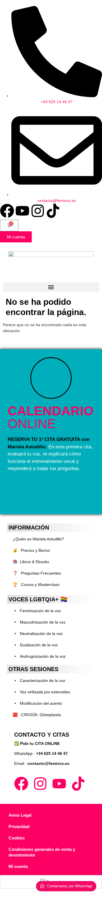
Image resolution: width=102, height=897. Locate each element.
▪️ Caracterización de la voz (39, 680)
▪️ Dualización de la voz (35, 645)
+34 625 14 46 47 (52, 753)
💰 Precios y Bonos (31, 550)
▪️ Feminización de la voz (37, 610)
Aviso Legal (19, 815)
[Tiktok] (53, 211)
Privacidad (18, 826)
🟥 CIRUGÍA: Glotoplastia (37, 714)
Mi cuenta (18, 866)
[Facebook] (7, 211)
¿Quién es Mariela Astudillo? (38, 539)
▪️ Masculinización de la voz (39, 622)
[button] (51, 287)
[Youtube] (22, 211)
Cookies (16, 837)
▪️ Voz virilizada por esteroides (41, 692)
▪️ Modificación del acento (37, 703)
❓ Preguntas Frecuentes (37, 573)
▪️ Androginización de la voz (39, 656)
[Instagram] (38, 211)
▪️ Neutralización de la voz (38, 633)
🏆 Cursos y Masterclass (36, 584)
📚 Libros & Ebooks (31, 561)
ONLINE (51, 417)
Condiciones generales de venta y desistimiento (41, 852)
